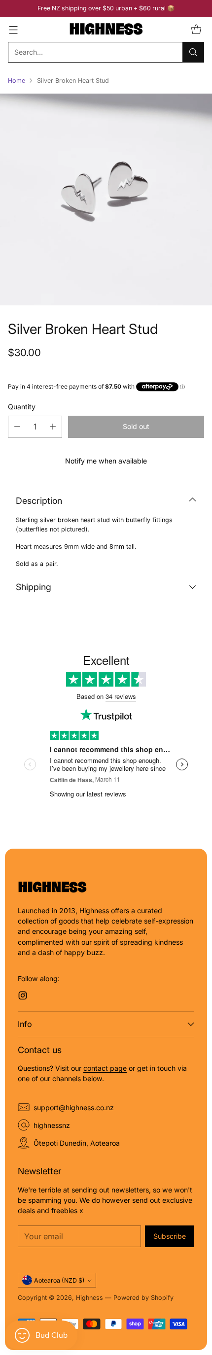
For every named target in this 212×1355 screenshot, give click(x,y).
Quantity (21, 406)
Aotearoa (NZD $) (59, 1280)
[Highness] (106, 29)
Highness (89, 1297)
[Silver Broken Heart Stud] (106, 199)
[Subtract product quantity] (17, 426)
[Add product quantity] (53, 426)
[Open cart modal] (196, 29)
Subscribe (169, 1236)
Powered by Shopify (143, 1297)
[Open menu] (13, 29)
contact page (105, 1068)
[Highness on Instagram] (23, 997)
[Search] (193, 52)
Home (16, 80)
